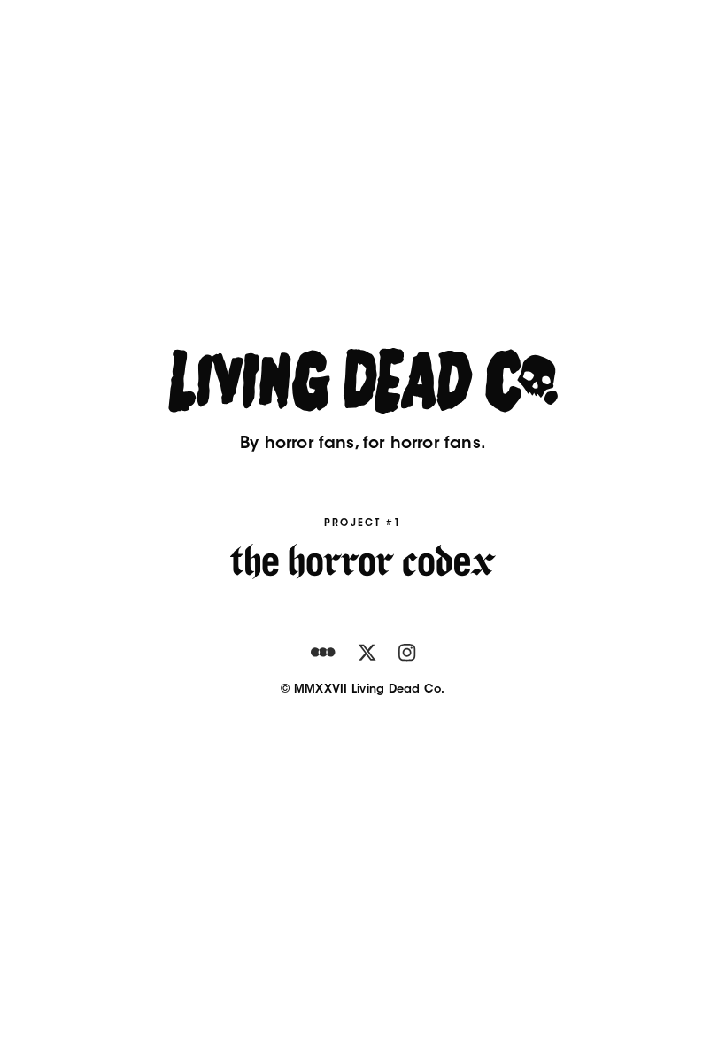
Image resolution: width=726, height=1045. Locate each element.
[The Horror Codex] (363, 561)
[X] (367, 652)
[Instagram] (406, 652)
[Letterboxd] (323, 652)
